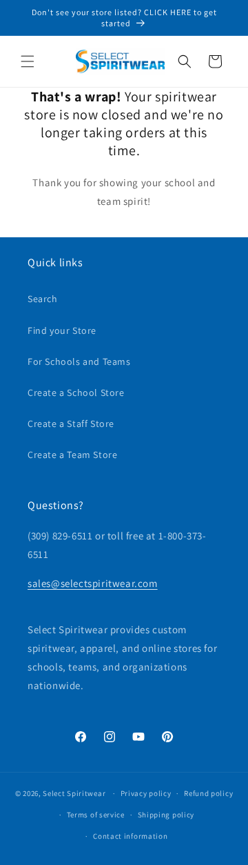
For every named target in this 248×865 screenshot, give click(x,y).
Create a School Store (76, 392)
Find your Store (62, 330)
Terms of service (96, 814)
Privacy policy (146, 793)
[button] (27, 61)
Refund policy (208, 793)
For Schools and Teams (79, 361)
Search (43, 298)
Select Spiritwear (74, 793)
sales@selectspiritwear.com (93, 583)
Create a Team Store (72, 454)
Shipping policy (166, 814)
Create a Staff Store (71, 423)
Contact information (130, 836)
